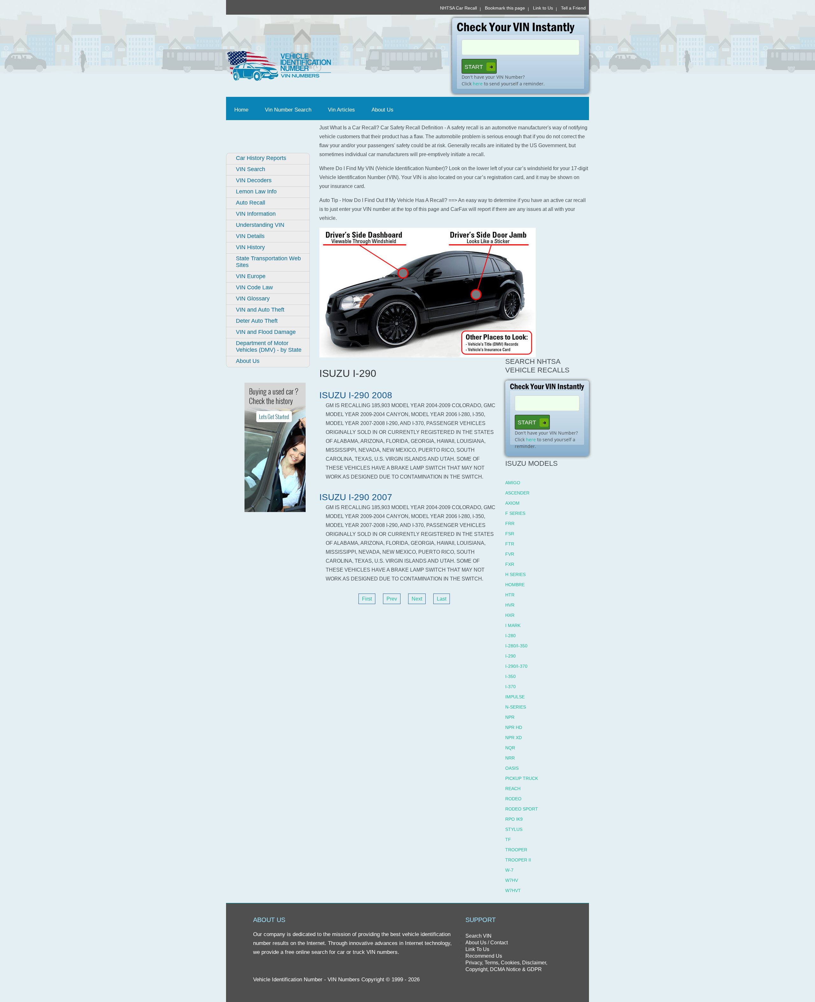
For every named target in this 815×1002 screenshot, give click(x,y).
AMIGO (512, 482)
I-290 (510, 656)
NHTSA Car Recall (458, 8)
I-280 (510, 635)
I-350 (510, 676)
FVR (509, 554)
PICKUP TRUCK (521, 778)
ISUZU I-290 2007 (355, 497)
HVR (509, 605)
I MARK (513, 625)
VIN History (250, 247)
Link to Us (543, 8)
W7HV (511, 880)
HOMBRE (515, 584)
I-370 (510, 686)
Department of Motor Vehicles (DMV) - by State (268, 346)
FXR (509, 564)
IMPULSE (515, 696)
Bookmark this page (505, 8)
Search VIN (478, 936)
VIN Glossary (253, 298)
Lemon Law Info (256, 191)
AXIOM (512, 503)
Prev (391, 599)
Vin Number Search (288, 110)
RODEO (513, 798)
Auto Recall (250, 202)
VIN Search (250, 169)
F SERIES (515, 513)
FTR (509, 543)
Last (441, 599)
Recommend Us (483, 956)
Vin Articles (341, 110)
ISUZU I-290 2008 (355, 395)
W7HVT (513, 890)
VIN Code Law (254, 287)
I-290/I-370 (516, 666)
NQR (510, 747)
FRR (509, 523)
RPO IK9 (514, 819)
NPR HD (513, 727)
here (478, 84)
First (367, 599)
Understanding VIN (260, 225)
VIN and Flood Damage (266, 332)
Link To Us (477, 949)
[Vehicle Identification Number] (314, 66)
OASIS (512, 768)
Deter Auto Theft (257, 321)
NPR (509, 717)
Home (242, 110)
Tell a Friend (573, 8)
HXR (509, 615)
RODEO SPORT (521, 808)
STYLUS (513, 829)
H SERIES (515, 574)
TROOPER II (518, 859)
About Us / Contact (486, 942)
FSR (509, 533)
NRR (510, 758)
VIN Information (256, 214)
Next (417, 599)
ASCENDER (517, 492)
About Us (382, 110)
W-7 (509, 870)
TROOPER (516, 849)
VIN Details (250, 236)
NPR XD (513, 737)
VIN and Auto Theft (260, 309)
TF (508, 839)
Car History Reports (261, 158)
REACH (513, 788)
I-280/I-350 (516, 645)
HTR (509, 594)
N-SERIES (515, 707)
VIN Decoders (254, 180)
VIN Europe (251, 276)
